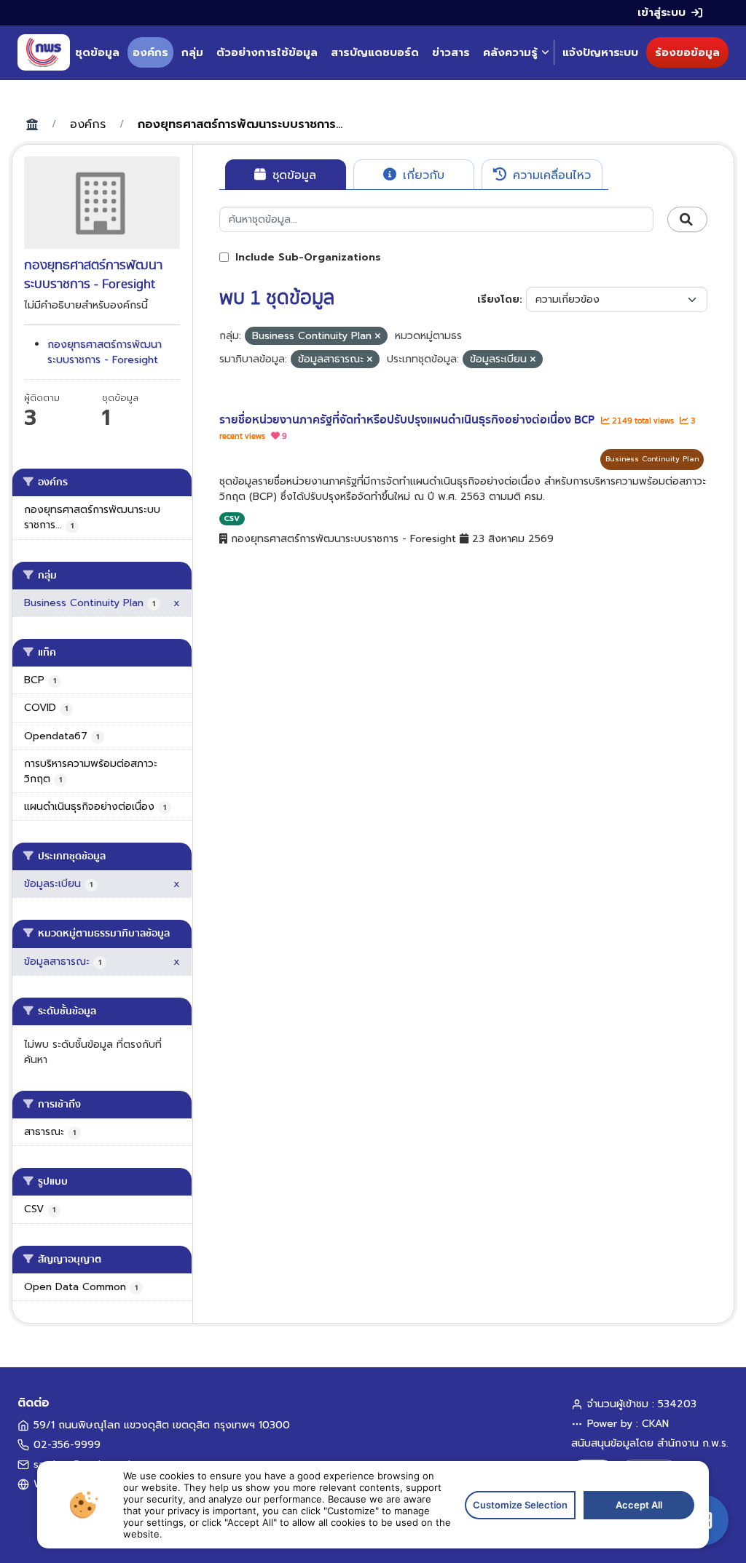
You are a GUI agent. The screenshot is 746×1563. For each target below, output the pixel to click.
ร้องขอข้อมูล (687, 52)
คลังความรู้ (510, 52)
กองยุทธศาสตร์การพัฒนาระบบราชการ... (240, 124)
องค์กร (150, 52)
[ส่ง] (687, 220)
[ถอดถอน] (377, 336)
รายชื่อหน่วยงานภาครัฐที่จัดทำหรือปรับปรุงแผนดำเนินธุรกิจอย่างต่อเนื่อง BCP (408, 419)
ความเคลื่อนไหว (550, 175)
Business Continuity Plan (652, 458)
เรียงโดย (498, 299)
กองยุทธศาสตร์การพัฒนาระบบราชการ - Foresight (104, 352)
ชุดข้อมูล (97, 52)
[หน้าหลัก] (43, 52)
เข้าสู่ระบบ (661, 12)
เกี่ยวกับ (421, 175)
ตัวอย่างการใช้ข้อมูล (267, 52)
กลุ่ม (192, 52)
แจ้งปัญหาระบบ (600, 52)
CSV (232, 518)
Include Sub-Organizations (306, 257)
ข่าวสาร (451, 52)
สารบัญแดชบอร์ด (375, 52)
